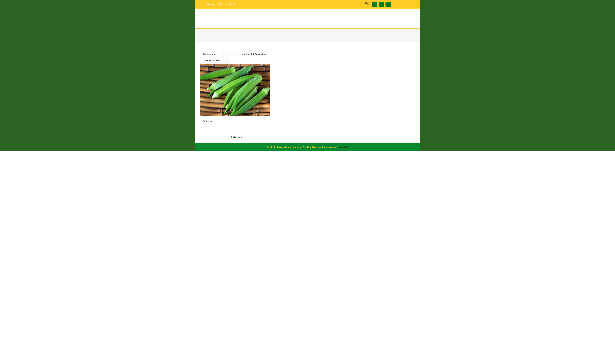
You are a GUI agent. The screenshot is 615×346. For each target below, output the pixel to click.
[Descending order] (235, 54)
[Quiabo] (235, 90)
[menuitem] (220, 4)
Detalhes (236, 137)
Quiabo (207, 121)
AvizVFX (343, 147)
